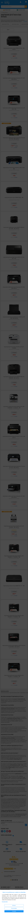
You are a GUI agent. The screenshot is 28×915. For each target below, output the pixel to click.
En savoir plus (5, 901)
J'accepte (14, 911)
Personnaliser (14, 908)
